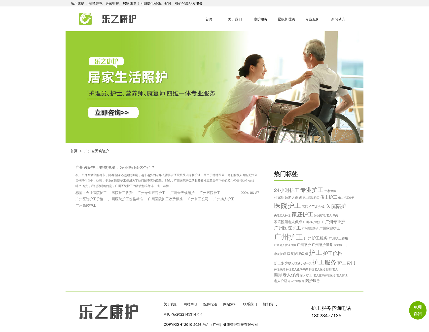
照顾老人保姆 (286, 275)
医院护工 (287, 205)
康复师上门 (340, 245)
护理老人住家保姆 (297, 269)
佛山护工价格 (346, 197)
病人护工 (306, 275)
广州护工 (288, 236)
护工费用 (346, 262)
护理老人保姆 (317, 269)
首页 (209, 18)
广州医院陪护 (310, 228)
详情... (167, 186)
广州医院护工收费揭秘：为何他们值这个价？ (115, 167)
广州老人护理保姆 (285, 245)
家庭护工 (302, 214)
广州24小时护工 (313, 222)
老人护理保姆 (296, 281)
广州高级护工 (85, 205)
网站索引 (230, 303)
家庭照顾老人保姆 (288, 221)
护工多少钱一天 (302, 263)
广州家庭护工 (329, 228)
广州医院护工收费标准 (165, 198)
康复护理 (280, 254)
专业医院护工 (96, 192)
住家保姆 (330, 191)
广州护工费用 (338, 238)
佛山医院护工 (311, 197)
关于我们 (235, 18)
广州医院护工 (210, 192)
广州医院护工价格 (89, 198)
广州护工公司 (198, 198)
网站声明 (190, 303)
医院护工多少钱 (313, 206)
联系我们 (250, 303)
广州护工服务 (316, 237)
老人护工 (342, 275)
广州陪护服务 (322, 244)
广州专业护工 (337, 221)
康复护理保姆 (297, 253)
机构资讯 (270, 303)
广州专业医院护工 (151, 192)
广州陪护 (304, 244)
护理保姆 (279, 269)
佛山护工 (328, 197)
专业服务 (312, 18)
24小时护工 (286, 189)
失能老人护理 (282, 215)
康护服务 (261, 18)
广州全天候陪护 (182, 192)
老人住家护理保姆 (324, 275)
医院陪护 (335, 205)
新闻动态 (338, 18)
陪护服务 (312, 280)
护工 (315, 252)
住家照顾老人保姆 (288, 197)
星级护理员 (286, 18)
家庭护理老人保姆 (326, 215)
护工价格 (332, 252)
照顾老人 (332, 269)
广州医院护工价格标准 (125, 198)
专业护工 (311, 189)
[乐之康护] (102, 18)
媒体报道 (210, 303)
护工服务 (324, 261)
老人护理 (280, 280)
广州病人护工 (224, 198)
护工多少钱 (282, 262)
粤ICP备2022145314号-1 (183, 314)
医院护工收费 (122, 192)
